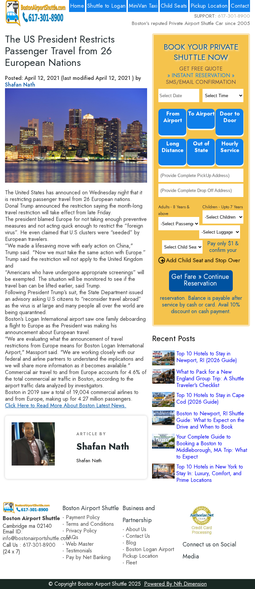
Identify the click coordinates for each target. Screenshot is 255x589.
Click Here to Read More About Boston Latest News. (65, 405)
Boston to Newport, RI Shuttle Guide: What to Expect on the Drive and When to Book (210, 420)
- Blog (129, 542)
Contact (240, 6)
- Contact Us (136, 536)
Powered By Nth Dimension (175, 584)
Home (77, 6)
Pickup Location (209, 6)
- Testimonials (77, 550)
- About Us (134, 529)
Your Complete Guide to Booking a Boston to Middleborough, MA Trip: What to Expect (211, 447)
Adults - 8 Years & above (174, 210)
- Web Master (78, 544)
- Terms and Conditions (88, 524)
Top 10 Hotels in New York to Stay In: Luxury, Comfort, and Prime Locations (209, 474)
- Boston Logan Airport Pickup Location (148, 552)
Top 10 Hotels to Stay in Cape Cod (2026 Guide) (210, 398)
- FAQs (70, 537)
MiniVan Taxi (143, 6)
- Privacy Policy (79, 530)
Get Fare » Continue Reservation (200, 280)
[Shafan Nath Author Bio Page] (36, 447)
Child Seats (174, 6)
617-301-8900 (234, 16)
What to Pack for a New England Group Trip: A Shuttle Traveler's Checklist (210, 379)
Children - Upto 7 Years (223, 207)
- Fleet (130, 562)
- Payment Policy (81, 517)
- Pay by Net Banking (86, 557)
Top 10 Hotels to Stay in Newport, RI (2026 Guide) (206, 357)
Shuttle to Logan (106, 6)
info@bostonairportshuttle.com (36, 538)
